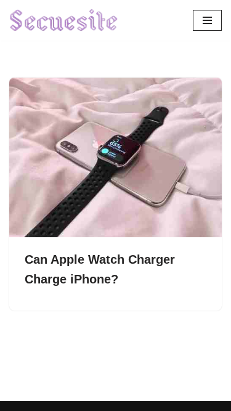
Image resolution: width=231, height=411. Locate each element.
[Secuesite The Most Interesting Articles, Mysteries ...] (64, 20)
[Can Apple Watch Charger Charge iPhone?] (115, 157)
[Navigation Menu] (207, 20)
